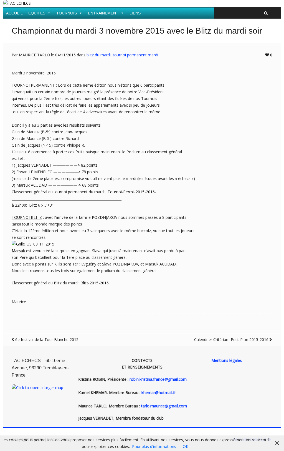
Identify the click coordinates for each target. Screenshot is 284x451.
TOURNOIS (66, 13)
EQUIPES (36, 13)
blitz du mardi (99, 54)
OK (185, 446)
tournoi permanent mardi (135, 54)
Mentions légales (226, 360)
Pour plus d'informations (154, 446)
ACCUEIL (14, 13)
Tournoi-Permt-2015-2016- (132, 191)
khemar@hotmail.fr (158, 392)
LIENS (135, 13)
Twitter (261, 4)
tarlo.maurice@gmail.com (164, 406)
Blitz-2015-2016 (94, 282)
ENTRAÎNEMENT (103, 13)
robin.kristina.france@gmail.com (158, 379)
